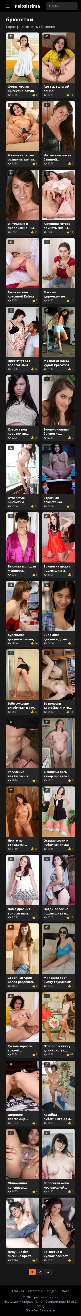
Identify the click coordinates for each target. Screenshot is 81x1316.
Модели (52, 1291)
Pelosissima (27, 6)
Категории (35, 1291)
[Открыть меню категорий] (7, 6)
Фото (65, 1291)
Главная (18, 1291)
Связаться (47, 1310)
